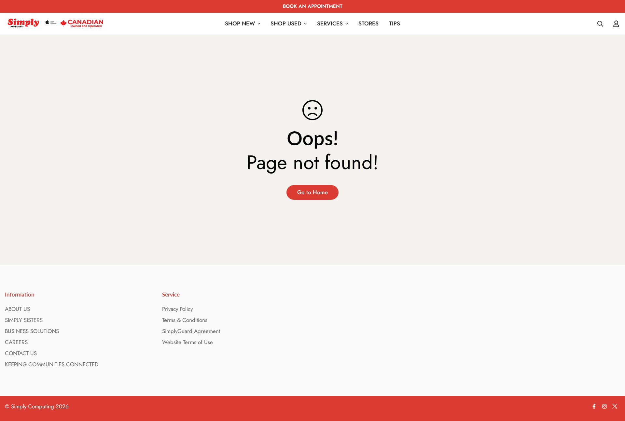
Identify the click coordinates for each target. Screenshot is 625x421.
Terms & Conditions (184, 320)
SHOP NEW (240, 23)
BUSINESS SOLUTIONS (32, 331)
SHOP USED (286, 23)
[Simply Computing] (55, 23)
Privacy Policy (177, 309)
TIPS (394, 23)
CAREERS (16, 342)
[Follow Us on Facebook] (594, 406)
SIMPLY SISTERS (24, 320)
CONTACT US (21, 353)
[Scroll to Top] (612, 385)
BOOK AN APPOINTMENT (312, 6)
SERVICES (330, 23)
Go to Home (312, 192)
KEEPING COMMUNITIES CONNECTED (52, 364)
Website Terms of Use (187, 342)
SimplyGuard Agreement (191, 331)
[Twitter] (615, 406)
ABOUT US (17, 309)
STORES (368, 23)
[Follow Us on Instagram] (604, 406)
